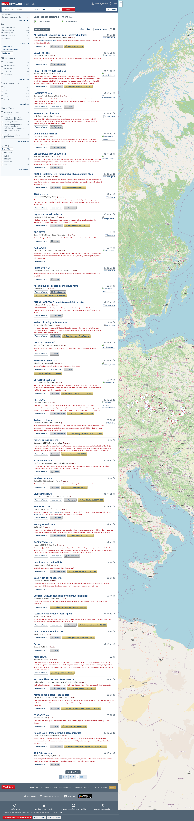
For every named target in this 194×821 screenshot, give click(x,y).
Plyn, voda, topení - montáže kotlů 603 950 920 (82, 708)
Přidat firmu (111, 9)
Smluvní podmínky (65, 787)
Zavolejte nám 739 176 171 (75, 188)
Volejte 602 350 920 (75, 46)
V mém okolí (7, 46)
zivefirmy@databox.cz (52, 796)
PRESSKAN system (45, 360)
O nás (97, 787)
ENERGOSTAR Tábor (46, 113)
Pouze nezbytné (39, 818)
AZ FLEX (40, 248)
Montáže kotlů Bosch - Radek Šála (51, 695)
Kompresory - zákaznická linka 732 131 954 (86, 434)
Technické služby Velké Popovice (50, 322)
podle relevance (101, 29)
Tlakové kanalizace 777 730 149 (49, 373)
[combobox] (17, 9)
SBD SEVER (39, 232)
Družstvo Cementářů (44, 343)
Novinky (86, 787)
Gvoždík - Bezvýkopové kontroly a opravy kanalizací (61, 596)
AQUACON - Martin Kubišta (48, 214)
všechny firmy (85, 29)
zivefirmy (71, 796)
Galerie (70, 107)
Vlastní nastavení (54, 818)
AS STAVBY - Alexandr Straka (49, 631)
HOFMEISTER (43, 93)
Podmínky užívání (50, 787)
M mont (40, 657)
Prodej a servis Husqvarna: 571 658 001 (51, 295)
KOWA (42, 268)
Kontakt (56, 188)
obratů (23, 79)
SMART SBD (42, 506)
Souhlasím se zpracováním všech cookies (17, 818)
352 (81, 777)
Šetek (39, 644)
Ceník (56, 354)
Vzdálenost (6, 53)
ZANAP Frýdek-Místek (48, 578)
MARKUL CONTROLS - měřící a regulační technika (59, 302)
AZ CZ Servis (43, 753)
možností (22, 141)
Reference (58, 46)
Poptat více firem (41, 29)
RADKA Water (43, 542)
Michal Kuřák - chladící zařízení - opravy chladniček (60, 35)
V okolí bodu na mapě (10, 49)
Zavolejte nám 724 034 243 (78, 226)
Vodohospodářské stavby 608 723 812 (80, 637)
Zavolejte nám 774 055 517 (63, 673)
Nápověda (78, 787)
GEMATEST (44, 380)
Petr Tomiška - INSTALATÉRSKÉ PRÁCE (54, 679)
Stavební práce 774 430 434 (81, 536)
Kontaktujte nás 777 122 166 (75, 454)
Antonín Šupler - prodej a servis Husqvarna (56, 286)
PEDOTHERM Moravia (50, 71)
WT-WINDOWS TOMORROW (50, 154)
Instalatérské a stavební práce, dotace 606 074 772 (86, 746)
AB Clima (41, 194)
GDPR (112, 787)
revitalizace (37, 515)
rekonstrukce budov (55, 512)
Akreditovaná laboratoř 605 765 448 (78, 393)
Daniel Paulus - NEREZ (45, 134)
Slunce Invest (43, 494)
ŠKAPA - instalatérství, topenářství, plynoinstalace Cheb (63, 174)
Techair (43, 420)
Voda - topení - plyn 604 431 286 (93, 625)
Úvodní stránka (59, 64)
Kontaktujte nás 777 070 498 (82, 413)
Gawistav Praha (44, 478)
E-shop (56, 279)
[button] (95, 3)
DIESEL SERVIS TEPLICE (46, 440)
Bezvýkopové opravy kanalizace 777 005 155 (69, 607)
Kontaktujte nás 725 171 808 (92, 500)
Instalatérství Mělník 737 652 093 (83, 571)
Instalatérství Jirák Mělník (48, 562)
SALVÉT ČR (42, 53)
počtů (24, 104)
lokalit (24, 43)
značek (23, 170)
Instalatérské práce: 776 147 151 (82, 688)
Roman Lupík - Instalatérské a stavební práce (57, 733)
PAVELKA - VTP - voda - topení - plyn (53, 614)
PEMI (39, 400)
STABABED (42, 715)
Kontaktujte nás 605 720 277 (75, 726)
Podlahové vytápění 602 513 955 (79, 87)
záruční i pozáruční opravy (48, 41)
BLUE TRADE (43, 460)
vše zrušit (23, 20)
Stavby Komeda (44, 524)
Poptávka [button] (41, 46)
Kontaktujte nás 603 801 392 (75, 487)
